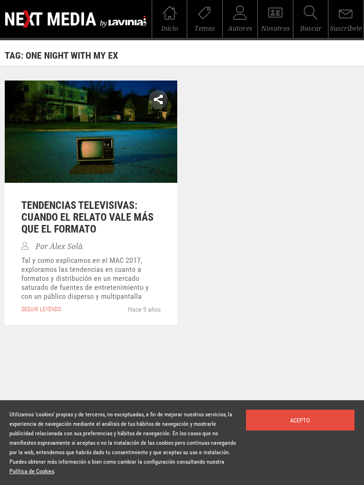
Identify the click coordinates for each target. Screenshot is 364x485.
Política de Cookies (31, 471)
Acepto (300, 420)
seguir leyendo (41, 309)
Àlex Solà (66, 246)
